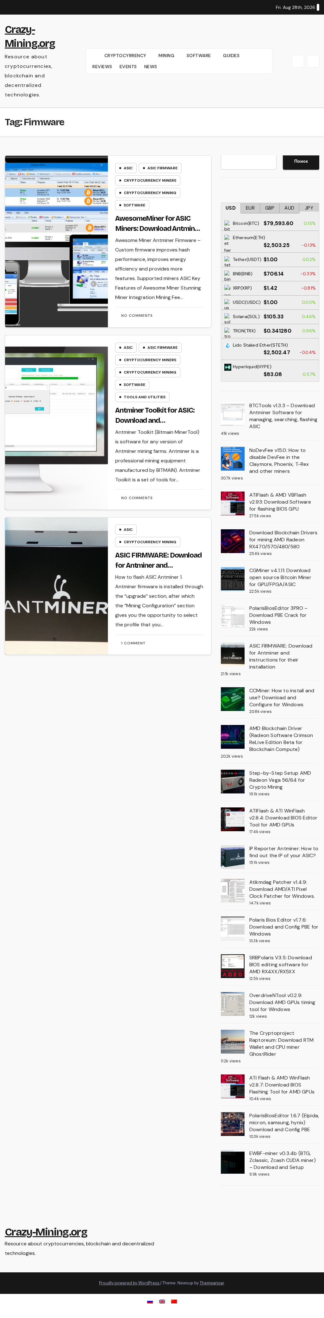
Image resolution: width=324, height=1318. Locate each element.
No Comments (137, 315)
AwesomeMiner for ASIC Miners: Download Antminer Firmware (158, 228)
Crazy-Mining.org (46, 1231)
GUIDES (232, 55)
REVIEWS (102, 66)
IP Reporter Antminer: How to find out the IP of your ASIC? (284, 852)
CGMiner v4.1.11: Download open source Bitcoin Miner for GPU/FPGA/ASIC (280, 577)
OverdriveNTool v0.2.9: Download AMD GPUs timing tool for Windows (282, 1002)
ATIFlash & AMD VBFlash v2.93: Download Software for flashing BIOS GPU (280, 502)
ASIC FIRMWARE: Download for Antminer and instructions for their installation (281, 656)
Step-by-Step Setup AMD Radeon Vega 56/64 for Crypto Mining (280, 780)
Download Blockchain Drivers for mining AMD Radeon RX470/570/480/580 (283, 539)
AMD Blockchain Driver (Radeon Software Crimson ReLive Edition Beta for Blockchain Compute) (281, 739)
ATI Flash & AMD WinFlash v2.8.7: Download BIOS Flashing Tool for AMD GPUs (282, 1084)
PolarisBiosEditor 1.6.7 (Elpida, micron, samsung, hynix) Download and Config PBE (284, 1122)
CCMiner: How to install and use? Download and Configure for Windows (281, 697)
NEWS (150, 66)
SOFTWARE (200, 55)
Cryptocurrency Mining (150, 192)
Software (134, 205)
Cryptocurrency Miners (150, 180)
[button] (297, 61)
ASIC (128, 168)
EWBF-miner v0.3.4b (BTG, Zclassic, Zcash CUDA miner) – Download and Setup (282, 1160)
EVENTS (128, 66)
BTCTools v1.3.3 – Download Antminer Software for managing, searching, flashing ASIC (283, 416)
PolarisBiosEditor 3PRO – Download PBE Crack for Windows (278, 615)
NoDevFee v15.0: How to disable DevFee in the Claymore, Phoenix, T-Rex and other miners (279, 460)
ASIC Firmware (162, 168)
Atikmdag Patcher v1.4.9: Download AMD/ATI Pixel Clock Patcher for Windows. (282, 889)
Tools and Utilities (144, 397)
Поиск (301, 161)
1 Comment (133, 643)
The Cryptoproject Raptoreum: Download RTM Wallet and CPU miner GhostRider (281, 1043)
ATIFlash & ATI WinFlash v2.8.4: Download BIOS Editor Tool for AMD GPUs (283, 817)
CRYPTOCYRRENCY (126, 55)
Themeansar (212, 1283)
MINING (167, 55)
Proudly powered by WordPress (129, 1283)
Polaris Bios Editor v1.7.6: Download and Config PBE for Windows (283, 927)
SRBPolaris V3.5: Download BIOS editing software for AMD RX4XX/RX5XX (280, 964)
